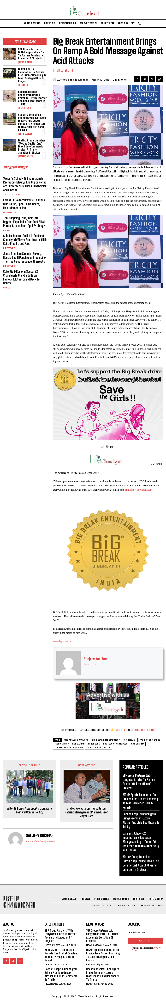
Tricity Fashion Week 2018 (68, 748)
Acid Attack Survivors (76, 740)
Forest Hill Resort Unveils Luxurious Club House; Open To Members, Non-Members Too (24, 204)
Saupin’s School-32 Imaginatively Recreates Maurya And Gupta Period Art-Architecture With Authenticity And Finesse (32, 122)
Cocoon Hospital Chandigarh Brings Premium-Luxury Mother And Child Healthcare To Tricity (32, 98)
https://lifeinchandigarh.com (40, 841)
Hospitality (10, 212)
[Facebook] (137, 79)
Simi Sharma (137, 744)
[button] (140, 23)
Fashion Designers (150, 740)
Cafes (6, 288)
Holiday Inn (78, 744)
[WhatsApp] (159, 79)
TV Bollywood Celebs (98, 748)
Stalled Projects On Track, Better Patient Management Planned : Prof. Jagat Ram (86, 812)
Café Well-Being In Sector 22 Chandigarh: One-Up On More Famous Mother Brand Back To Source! (21, 277)
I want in (143, 941)
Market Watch (26, 156)
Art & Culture (25, 134)
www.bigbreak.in (62, 641)
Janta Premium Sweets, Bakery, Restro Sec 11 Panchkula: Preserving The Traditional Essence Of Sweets (24, 257)
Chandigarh (129, 740)
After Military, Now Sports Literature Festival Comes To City (29, 810)
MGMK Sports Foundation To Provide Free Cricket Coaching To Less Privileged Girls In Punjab (32, 75)
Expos (6, 230)
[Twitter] (144, 79)
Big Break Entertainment (106, 740)
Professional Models (115, 744)
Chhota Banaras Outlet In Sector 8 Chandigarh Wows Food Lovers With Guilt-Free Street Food (25, 239)
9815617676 (119, 729)
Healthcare (24, 108)
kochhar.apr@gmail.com (144, 729)
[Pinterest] (152, 79)
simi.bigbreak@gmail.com (138, 489)
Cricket (22, 85)
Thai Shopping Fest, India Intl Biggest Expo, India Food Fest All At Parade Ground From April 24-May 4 (24, 222)
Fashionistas (61, 744)
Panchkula (94, 744)
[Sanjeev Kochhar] (55, 79)
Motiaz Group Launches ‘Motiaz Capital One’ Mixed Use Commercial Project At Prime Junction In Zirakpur (31, 146)
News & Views (25, 62)
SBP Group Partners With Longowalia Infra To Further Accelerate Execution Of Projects (31, 54)
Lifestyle (9, 248)
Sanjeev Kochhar (78, 79)
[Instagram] (13, 961)
